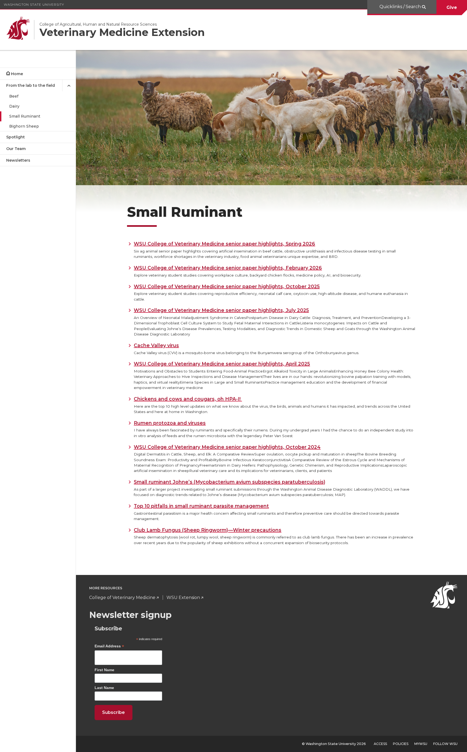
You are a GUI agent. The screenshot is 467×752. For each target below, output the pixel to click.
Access (380, 744)
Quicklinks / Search (400, 6)
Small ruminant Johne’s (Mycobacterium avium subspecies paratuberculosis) (229, 482)
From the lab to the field (30, 85)
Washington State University (34, 4)
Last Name (104, 688)
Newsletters (18, 160)
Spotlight (15, 137)
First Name (104, 670)
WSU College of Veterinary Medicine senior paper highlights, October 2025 (227, 286)
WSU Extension (183, 597)
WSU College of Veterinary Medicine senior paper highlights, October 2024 (227, 447)
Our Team (16, 148)
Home (17, 73)
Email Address (109, 647)
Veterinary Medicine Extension (122, 32)
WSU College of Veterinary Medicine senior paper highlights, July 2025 (221, 310)
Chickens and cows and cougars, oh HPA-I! (188, 399)
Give (451, 7)
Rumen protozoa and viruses (170, 423)
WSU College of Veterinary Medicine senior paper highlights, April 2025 (222, 364)
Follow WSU (445, 744)
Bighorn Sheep (24, 126)
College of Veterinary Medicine (122, 597)
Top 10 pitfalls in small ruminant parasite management (201, 506)
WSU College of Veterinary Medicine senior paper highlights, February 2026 (228, 268)
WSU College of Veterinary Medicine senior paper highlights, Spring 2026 (224, 244)
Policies (400, 744)
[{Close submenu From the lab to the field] (69, 85)
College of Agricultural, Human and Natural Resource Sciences (98, 24)
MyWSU (420, 744)
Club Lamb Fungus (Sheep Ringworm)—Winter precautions (207, 530)
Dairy (14, 106)
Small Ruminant (24, 116)
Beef (13, 96)
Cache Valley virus (156, 345)
